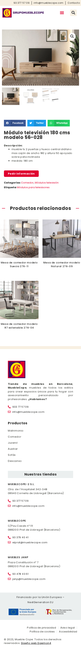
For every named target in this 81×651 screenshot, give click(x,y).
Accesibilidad (68, 631)
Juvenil (12, 443)
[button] (62, 13)
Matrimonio (16, 431)
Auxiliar (13, 449)
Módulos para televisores (33, 187)
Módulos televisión (47, 182)
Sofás (12, 455)
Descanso (15, 461)
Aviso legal (67, 628)
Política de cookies (42, 631)
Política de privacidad (41, 628)
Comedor (27, 182)
